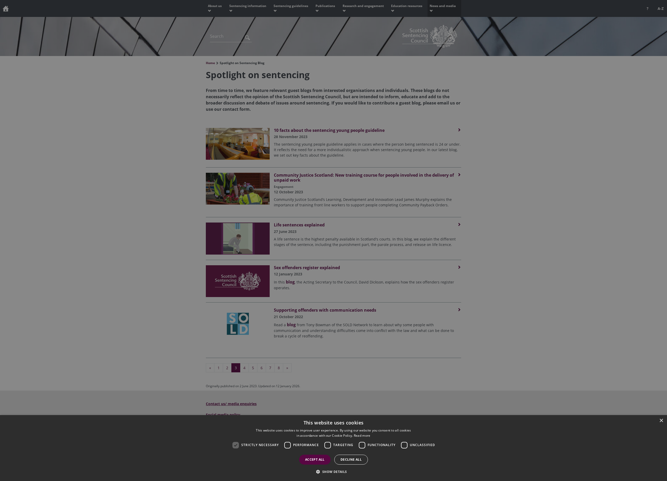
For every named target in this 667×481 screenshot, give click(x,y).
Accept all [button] (315, 459)
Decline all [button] (351, 459)
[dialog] (333, 448)
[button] (333, 471)
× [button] (661, 421)
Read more (362, 435)
